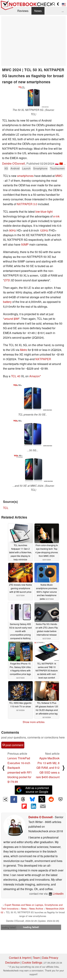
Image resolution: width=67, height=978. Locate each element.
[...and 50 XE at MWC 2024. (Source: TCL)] (33, 469)
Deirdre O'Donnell (13, 163)
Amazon (34, 376)
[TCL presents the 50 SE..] (32, 397)
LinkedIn (58, 894)
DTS (7, 280)
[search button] (53, 4)
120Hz (44, 230)
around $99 (11, 319)
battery (7, 302)
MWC (59, 176)
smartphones (25, 176)
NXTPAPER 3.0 (27, 204)
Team (36, 958)
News (38, 11)
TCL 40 (15, 376)
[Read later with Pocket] (60, 799)
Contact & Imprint (20, 958)
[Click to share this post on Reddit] (51, 799)
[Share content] (5, 799)
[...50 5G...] (32, 433)
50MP (25, 244)
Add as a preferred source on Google (37, 790)
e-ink (56, 216)
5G (6, 168)
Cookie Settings (32, 962)
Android (15, 168)
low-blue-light (44, 211)
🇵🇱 (57, 163)
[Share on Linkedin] (33, 806)
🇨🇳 (61, 163)
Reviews (22, 11)
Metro (23, 350)
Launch (26, 168)
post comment (14, 745)
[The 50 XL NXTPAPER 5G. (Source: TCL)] (33, 97)
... (63, 11)
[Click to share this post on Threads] (23, 799)
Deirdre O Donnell (40, 817)
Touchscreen (57, 168)
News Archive (36, 908)
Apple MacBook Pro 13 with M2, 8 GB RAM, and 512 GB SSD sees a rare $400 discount (47, 767)
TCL (5, 508)
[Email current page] (42, 806)
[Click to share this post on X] (41, 799)
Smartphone (40, 168)
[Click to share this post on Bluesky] (32, 799)
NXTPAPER (43, 359)
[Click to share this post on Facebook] (13, 799)
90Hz (12, 230)
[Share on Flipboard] (24, 806)
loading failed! (9, 927)
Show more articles (33, 722)
